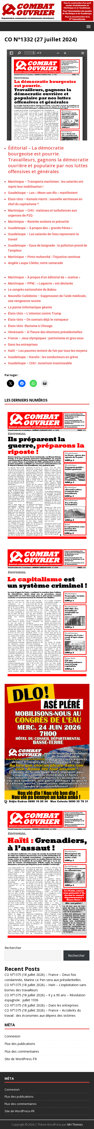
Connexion (12, 1036)
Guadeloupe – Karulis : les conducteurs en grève (43, 357)
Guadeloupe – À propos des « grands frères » (40, 228)
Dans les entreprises (23, 344)
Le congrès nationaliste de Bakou (32, 289)
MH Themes (75, 1125)
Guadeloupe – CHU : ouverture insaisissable (40, 363)
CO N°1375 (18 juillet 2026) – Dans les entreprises (41, 1005)
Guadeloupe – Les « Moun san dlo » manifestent (43, 193)
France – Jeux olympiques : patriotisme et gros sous (46, 338)
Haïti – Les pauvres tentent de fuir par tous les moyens (47, 350)
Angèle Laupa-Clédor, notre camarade (35, 263)
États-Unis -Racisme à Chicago (30, 326)
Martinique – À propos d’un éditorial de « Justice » (44, 277)
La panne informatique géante (30, 307)
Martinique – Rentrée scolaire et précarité (38, 221)
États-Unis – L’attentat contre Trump (34, 313)
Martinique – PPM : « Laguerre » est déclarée (40, 283)
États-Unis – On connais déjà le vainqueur (38, 319)
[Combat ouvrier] (47, 19)
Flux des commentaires (22, 1051)
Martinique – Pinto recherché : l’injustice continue (44, 257)
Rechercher (13, 948)
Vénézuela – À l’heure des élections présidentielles (45, 332)
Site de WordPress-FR (21, 1059)
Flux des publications (20, 1044)
